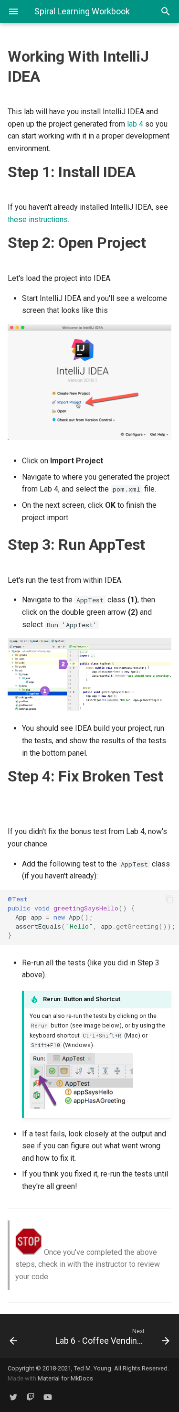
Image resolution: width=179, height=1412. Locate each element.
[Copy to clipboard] (169, 899)
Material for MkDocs (65, 1378)
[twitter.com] (13, 1396)
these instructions (38, 219)
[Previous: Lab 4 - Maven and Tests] (24, 1336)
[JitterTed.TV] (47, 1396)
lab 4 (135, 123)
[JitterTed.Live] (30, 1396)
